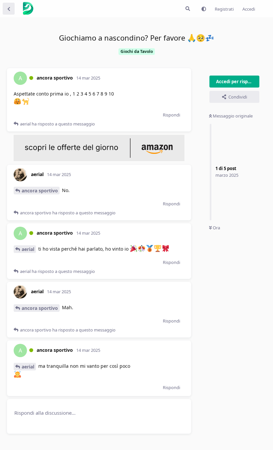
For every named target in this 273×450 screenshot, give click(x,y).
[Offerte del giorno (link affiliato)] (99, 159)
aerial (28, 249)
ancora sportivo (40, 190)
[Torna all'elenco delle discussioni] (9, 9)
